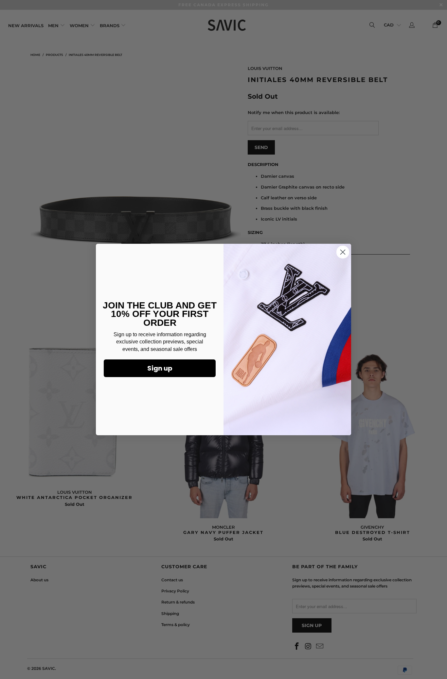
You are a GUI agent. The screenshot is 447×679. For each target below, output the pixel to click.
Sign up (159, 368)
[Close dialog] (343, 252)
